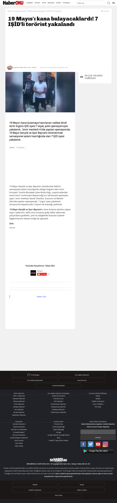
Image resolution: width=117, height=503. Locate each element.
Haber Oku (41, 296)
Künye (98, 396)
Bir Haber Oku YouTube (98, 444)
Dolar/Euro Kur (58, 399)
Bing (58, 438)
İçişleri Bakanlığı (58, 429)
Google (58, 432)
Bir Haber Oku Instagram (105, 444)
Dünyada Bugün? (19, 432)
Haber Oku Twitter (90, 444)
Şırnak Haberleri (18, 412)
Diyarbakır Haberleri (19, 415)
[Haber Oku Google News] (98, 451)
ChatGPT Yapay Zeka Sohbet (58, 440)
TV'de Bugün (35, 375)
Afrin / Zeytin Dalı (19, 396)
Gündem (106, 11)
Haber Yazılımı (82, 490)
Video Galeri (19, 446)
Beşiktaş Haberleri (58, 409)
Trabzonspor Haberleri (58, 412)
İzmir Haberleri (19, 404)
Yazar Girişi (58, 495)
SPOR (44, 3)
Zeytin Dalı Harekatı (58, 396)
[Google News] (20, 147)
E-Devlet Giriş (58, 424)
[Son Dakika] (13, 3)
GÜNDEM (29, 3)
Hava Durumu (82, 380)
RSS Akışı (98, 407)
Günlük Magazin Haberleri (19, 438)
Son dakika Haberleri (82, 375)
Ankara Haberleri (19, 401)
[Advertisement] (58, 46)
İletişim (98, 399)
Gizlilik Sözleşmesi (98, 401)
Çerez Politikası (98, 404)
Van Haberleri (19, 409)
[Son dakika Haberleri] (58, 460)
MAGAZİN (51, 3)
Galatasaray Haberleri (58, 407)
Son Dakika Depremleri (35, 380)
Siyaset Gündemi (19, 427)
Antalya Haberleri (19, 407)
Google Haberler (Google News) (58, 435)
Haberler (10, 11)
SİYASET (37, 3)
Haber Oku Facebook (83, 444)
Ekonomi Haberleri (19, 435)
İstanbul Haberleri (19, 399)
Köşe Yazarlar (19, 440)
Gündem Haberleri (20, 11)
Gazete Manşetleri (58, 385)
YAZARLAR (66, 3)
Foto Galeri (19, 443)
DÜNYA (58, 3)
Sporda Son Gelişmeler (19, 429)
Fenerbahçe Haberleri (58, 404)
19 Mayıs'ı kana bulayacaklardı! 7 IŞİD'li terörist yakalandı (44, 11)
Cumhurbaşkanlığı (58, 427)
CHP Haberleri (58, 401)
